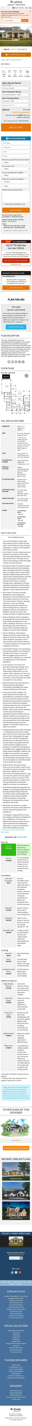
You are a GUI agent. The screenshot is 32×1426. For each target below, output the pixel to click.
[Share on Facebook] (16, 361)
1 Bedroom (16, 1333)
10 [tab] (27, 48)
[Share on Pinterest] (23, 361)
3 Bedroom (16, 1337)
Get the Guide (16, 288)
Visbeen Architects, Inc (16, 1376)
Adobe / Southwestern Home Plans (16, 1296)
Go (21, 1258)
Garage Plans (16, 1341)
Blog (24, 1282)
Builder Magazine (16, 1395)
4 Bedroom (16, 1339)
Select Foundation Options (11, 92)
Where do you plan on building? (13, 179)
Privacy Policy (7, 17)
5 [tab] (13, 48)
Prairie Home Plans (15, 60)
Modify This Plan (16, 327)
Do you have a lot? (8, 166)
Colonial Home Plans (16, 1303)
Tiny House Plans (16, 1352)
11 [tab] (30, 48)
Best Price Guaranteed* (21, 112)
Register (21, 8)
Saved (16, 8)
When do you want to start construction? (15, 160)
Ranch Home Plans (16, 1313)
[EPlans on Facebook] (12, 1272)
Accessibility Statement (16, 1420)
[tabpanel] (16, 36)
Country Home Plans (16, 1305)
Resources (17, 1282)
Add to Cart (16, 127)
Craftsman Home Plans (16, 1307)
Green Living (16, 1365)
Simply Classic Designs (16, 1371)
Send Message (16, 210)
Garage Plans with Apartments (16, 1343)
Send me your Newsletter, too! (15, 204)
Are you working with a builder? (12, 173)
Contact (19, 1284)
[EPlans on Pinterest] (20, 1272)
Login (26, 8)
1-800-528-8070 (20, 5)
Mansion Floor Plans (16, 1348)
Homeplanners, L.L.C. (16, 1367)
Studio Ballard (16, 1373)
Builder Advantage (16, 1393)
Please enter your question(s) (12, 190)
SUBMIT (25, 20)
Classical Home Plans (16, 1301)
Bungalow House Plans (16, 1298)
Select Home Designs (16, 1369)
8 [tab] (21, 48)
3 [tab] (7, 48)
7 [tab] (18, 48)
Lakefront (16, 1346)
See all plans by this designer (16, 1148)
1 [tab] (1, 48)
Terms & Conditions (23, 15)
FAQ (29, 1282)
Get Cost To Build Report (16, 261)
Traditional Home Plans (16, 1316)
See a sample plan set (16, 537)
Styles (10, 1282)
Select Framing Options (10, 98)
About (12, 1284)
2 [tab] (4, 48)
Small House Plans (16, 1350)
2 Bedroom (16, 1335)
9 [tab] (24, 48)
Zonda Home (16, 1399)
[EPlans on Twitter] (16, 1272)
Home (3, 60)
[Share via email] (9, 361)
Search (3, 1282)
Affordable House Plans (16, 1331)
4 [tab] (10, 48)
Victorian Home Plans (16, 1318)
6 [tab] (16, 48)
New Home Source (16, 1391)
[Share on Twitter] (19, 361)
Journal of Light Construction (16, 1397)
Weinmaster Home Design (16, 1378)
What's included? (7, 85)
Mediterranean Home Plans (16, 1309)
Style (7, 60)
